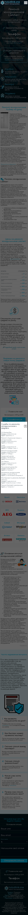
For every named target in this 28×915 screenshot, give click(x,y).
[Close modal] (25, 426)
